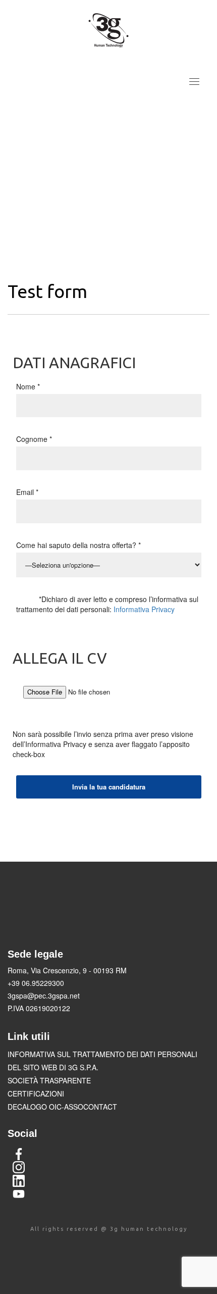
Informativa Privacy (144, 609)
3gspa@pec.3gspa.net (44, 995)
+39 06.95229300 (36, 983)
